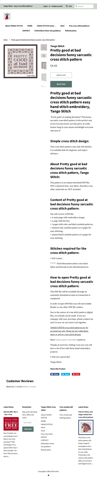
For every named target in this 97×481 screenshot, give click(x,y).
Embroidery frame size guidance (48, 30)
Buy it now (61, 84)
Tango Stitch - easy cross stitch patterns (18, 6)
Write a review (29, 386)
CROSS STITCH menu (46, 26)
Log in (45, 6)
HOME (29, 26)
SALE (62, 26)
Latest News (8, 407)
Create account (56, 6)
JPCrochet (55, 471)
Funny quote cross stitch (66, 339)
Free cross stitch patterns (79, 26)
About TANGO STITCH (14, 26)
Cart (70, 6)
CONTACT (26, 30)
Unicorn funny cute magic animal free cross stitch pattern (85, 415)
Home (6, 40)
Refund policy (70, 30)
